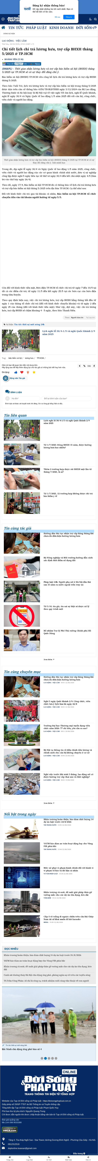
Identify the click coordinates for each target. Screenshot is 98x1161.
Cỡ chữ (49, 1160)
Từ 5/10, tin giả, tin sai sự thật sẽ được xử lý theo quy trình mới (66, 607)
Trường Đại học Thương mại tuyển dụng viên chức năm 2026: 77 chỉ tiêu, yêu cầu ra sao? (67, 727)
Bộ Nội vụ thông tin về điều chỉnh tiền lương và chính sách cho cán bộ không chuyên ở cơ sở (68, 751)
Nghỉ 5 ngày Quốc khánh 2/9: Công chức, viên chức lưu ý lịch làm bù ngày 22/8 (67, 702)
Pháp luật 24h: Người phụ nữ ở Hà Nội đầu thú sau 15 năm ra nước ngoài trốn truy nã (67, 583)
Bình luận (68, 1160)
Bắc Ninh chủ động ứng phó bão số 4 (22, 1049)
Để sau (57, 17)
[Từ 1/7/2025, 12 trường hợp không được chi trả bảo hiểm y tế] (22, 503)
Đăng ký (69, 17)
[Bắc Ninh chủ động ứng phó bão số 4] (49, 1015)
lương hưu (29, 358)
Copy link (29, 1160)
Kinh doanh (61, 27)
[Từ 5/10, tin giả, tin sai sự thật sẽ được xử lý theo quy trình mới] (22, 616)
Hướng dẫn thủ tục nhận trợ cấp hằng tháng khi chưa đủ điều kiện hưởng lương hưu (69, 534)
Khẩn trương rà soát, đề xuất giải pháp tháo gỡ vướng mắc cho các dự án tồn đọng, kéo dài (68, 893)
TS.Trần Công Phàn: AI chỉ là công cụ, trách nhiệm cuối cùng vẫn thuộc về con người (46, 981)
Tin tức (15, 27)
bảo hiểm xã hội (15, 358)
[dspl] (4, 28)
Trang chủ (9, 1160)
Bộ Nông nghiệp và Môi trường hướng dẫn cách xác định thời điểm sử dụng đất (68, 559)
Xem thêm (48, 659)
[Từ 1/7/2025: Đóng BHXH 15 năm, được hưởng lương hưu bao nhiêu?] (22, 454)
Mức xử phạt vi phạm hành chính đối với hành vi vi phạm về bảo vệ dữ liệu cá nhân (68, 869)
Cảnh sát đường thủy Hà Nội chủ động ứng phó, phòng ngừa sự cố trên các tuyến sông (47, 975)
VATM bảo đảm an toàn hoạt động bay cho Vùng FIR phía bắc (68, 845)
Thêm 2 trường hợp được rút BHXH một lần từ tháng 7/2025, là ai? (68, 470)
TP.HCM (40, 358)
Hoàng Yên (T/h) (13, 59)
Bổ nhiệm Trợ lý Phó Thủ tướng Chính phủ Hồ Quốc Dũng (67, 632)
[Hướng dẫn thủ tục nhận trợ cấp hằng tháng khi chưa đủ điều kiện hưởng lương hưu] (22, 543)
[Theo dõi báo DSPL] (49, 64)
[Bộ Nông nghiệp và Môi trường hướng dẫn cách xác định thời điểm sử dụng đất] (22, 567)
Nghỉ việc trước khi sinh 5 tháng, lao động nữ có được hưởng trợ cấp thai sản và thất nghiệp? (68, 775)
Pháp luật (36, 27)
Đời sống (85, 27)
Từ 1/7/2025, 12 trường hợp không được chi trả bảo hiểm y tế (68, 495)
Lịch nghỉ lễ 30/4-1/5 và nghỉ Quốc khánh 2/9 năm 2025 (68, 333)
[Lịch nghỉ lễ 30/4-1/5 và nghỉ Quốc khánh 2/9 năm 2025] (21, 341)
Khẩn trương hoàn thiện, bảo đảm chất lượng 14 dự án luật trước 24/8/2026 (68, 820)
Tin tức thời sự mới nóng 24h (29, 324)
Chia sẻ (88, 1160)
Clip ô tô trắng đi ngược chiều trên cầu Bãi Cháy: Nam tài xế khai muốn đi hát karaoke (69, 918)
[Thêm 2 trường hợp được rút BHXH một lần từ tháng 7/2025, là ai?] (22, 479)
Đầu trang (78, 1153)
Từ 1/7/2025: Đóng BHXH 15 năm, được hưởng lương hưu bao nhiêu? (67, 446)
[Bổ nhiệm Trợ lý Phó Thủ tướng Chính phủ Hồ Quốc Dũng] (22, 640)
